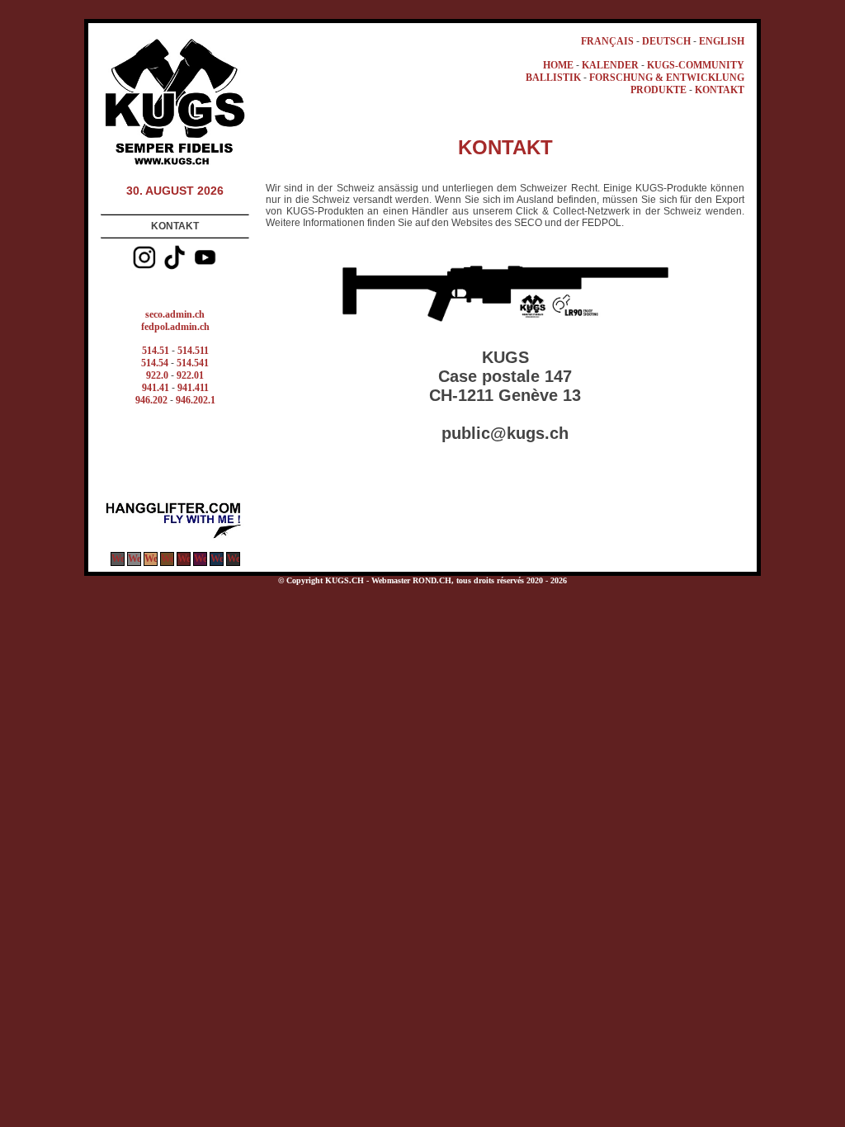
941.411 (193, 388)
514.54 (154, 363)
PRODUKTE (658, 90)
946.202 (151, 400)
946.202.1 (195, 400)
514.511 (193, 350)
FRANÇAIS (607, 41)
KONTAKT (719, 90)
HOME (558, 65)
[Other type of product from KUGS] (175, 537)
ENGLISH (721, 41)
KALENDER (610, 65)
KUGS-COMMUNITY (695, 65)
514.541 (193, 363)
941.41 (155, 388)
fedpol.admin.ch (175, 326)
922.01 (190, 375)
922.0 (157, 375)
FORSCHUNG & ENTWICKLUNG (666, 77)
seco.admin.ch (175, 314)
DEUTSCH (666, 41)
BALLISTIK (553, 77)
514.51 (155, 350)
